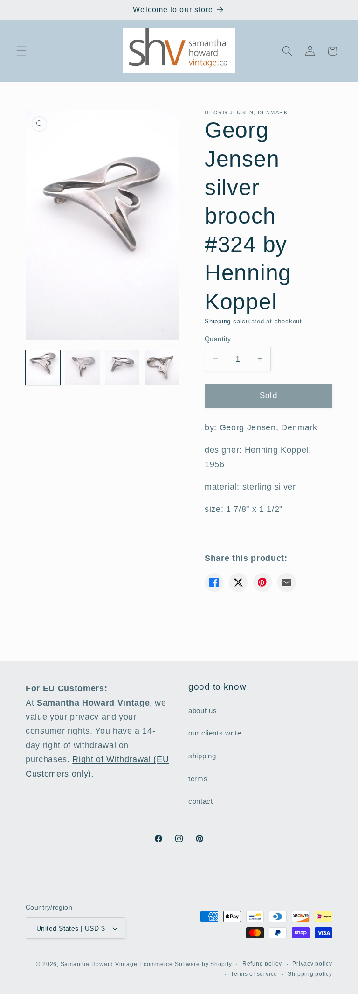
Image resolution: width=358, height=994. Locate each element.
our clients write (214, 733)
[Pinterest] (262, 582)
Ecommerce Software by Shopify (185, 964)
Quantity (218, 339)
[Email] (286, 582)
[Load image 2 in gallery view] (82, 367)
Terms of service (254, 974)
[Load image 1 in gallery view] (43, 367)
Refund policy (262, 963)
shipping (202, 756)
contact (200, 801)
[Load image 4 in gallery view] (162, 367)
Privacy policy (312, 963)
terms (197, 779)
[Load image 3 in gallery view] (122, 367)
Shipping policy (310, 974)
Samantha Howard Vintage (99, 964)
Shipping (218, 321)
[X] (238, 582)
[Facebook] (214, 582)
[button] (21, 51)
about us (202, 710)
